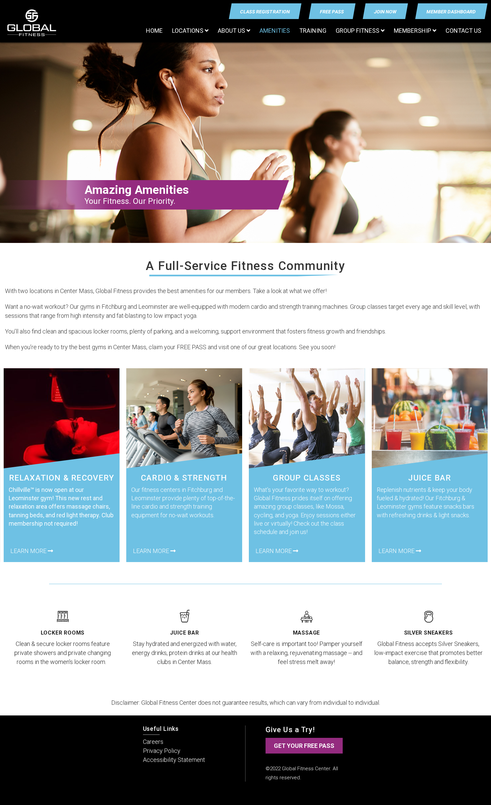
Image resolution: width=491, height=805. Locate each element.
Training (312, 30)
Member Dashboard (451, 11)
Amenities (275, 30)
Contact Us (463, 30)
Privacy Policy (161, 750)
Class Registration (265, 11)
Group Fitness (358, 30)
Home (154, 30)
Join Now (385, 11)
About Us (232, 30)
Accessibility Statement (174, 759)
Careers (153, 741)
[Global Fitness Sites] (31, 22)
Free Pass (332, 11)
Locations (188, 30)
